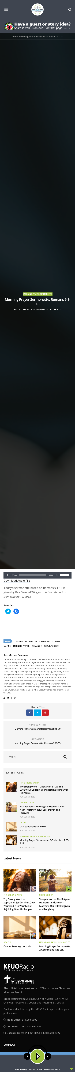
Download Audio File (16, 580)
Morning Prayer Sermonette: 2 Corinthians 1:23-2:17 (55, 948)
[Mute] (57, 575)
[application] (37, 575)
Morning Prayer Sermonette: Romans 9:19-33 (37, 743)
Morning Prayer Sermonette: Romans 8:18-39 (37, 728)
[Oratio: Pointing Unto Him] (11, 826)
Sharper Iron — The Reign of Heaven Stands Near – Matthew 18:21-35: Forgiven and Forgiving (42, 809)
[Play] (8, 575)
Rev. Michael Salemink (24, 309)
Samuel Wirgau (51, 646)
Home (15, 36)
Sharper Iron (27, 803)
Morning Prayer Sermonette (37, 294)
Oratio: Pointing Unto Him (33, 826)
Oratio (23, 823)
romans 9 (37, 646)
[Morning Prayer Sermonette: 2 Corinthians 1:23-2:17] (11, 840)
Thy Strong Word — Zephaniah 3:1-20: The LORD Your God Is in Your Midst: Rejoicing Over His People (44, 789)
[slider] (65, 575)
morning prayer (21, 646)
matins (7, 646)
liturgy (29, 641)
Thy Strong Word (29, 783)
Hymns (19, 641)
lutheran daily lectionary (48, 641)
